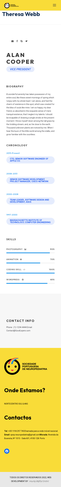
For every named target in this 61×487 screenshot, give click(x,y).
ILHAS (25, 404)
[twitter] (26, 41)
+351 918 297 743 (16, 431)
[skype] (22, 41)
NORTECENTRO (11, 404)
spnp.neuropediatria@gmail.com (25, 435)
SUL (21, 404)
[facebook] (17, 41)
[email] (12, 41)
